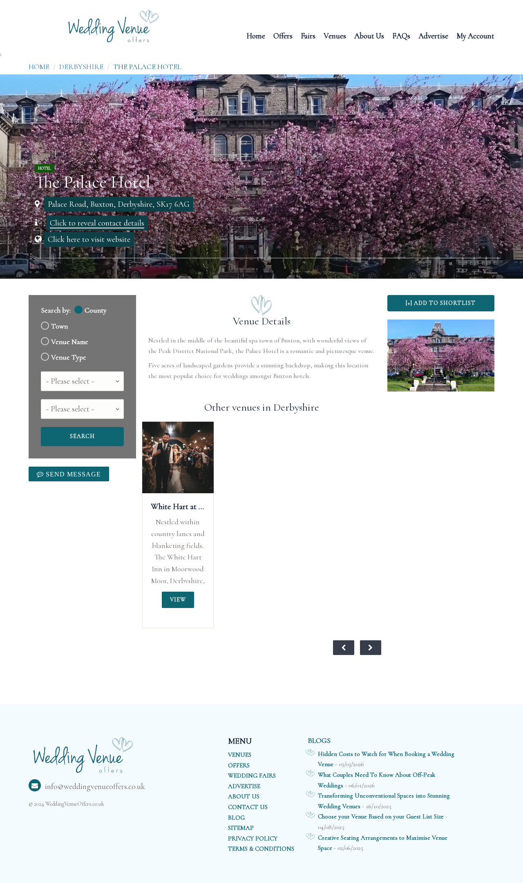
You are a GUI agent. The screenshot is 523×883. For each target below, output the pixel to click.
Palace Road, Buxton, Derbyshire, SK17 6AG (119, 204)
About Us (369, 35)
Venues (335, 35)
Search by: (56, 310)
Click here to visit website (89, 239)
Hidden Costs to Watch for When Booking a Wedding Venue (386, 759)
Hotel (44, 168)
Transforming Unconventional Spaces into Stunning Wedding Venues (384, 801)
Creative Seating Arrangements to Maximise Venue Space (382, 843)
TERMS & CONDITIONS (261, 848)
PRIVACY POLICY (252, 838)
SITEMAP (241, 828)
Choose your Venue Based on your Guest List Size (381, 816)
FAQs (401, 35)
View (178, 599)
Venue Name (69, 342)
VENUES (239, 754)
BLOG (236, 817)
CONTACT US (248, 807)
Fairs (308, 35)
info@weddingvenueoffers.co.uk (95, 786)
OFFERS (239, 765)
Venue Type (68, 357)
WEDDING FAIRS (252, 775)
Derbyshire (81, 66)
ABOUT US (243, 796)
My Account (475, 35)
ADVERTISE (244, 786)
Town (59, 326)
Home (255, 35)
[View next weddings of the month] (370, 647)
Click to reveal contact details (97, 223)
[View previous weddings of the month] (343, 647)
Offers (283, 35)
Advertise (433, 35)
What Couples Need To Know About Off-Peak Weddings (376, 780)
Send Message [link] (72, 474)
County (96, 310)
